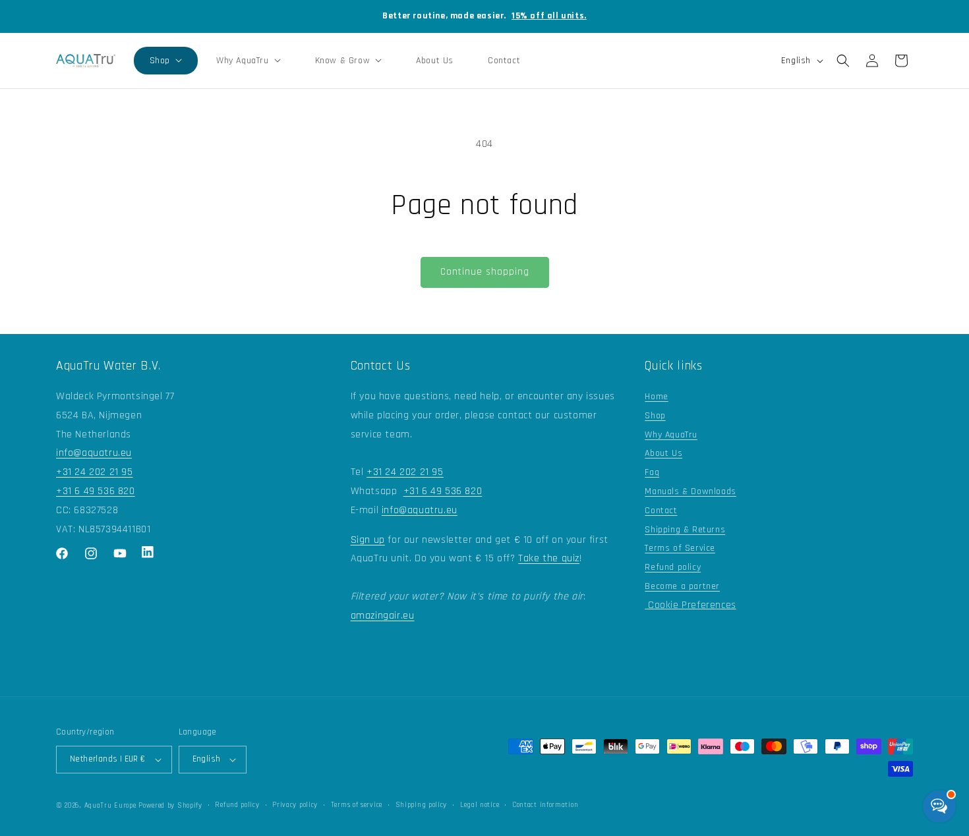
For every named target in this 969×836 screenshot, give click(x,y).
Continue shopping (484, 271)
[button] (166, 60)
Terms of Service (680, 548)
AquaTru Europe (110, 805)
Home (656, 397)
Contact (661, 510)
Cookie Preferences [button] (690, 605)
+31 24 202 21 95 (94, 472)
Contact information (545, 805)
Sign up (368, 540)
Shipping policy (422, 805)
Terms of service (356, 805)
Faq (652, 472)
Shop (655, 416)
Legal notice (479, 805)
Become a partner (682, 586)
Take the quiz (548, 558)
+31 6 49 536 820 (95, 491)
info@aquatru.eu (94, 453)
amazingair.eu (383, 616)
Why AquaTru (671, 435)
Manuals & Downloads (690, 491)
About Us (663, 453)
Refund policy (673, 567)
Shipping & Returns (685, 530)
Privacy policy (295, 805)
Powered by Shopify (170, 805)
